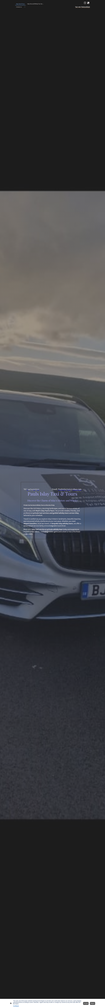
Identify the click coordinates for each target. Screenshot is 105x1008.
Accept (86, 1003)
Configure (16, 1006)
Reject (92, 1003)
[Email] (85, 3)
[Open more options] (24, 6)
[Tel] (88, 3)
